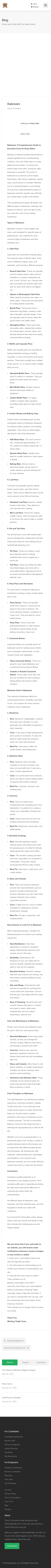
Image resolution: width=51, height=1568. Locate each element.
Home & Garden (14, 108)
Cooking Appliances (15, 1341)
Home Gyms (7, 1384)
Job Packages (10, 1483)
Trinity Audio (34, 123)
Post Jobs (9, 1479)
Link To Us (9, 1501)
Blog (6, 1505)
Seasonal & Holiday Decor (15, 1348)
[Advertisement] (25, 65)
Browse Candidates (13, 1472)
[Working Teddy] (5, 4)
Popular (25, 1362)
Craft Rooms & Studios (11, 1398)
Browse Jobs (10, 1441)
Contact (8, 1509)
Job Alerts (9, 1452)
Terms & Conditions (13, 1498)
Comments (41, 1362)
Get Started (12, 1546)
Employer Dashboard (13, 1468)
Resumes (8, 1475)
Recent (10, 1362)
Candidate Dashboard (14, 1437)
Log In (34, 4)
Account (8, 1490)
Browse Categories (12, 1444)
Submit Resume (11, 1448)
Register (35, 7)
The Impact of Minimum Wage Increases (18, 1370)
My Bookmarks (11, 1456)
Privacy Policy (10, 1494)
